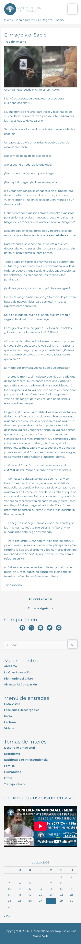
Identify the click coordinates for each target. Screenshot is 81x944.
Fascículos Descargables (21, 710)
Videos (9, 728)
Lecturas (10, 722)
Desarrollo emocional (19, 747)
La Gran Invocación (17, 672)
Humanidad (12, 771)
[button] (22, 628)
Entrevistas (12, 704)
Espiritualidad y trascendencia (26, 759)
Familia (9, 765)
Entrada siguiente (40, 608)
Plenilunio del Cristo (18, 678)
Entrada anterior (40, 598)
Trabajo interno (15, 41)
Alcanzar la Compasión (20, 684)
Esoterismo (12, 753)
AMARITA (10, 666)
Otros (8, 778)
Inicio (8, 716)
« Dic (7, 916)
